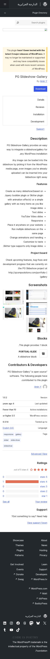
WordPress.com (37, 588)
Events (20, 569)
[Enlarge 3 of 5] (43, 321)
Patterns (19, 555)
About (44, 540)
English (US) (8, 428)
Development (37, 121)
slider (6, 440)
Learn (44, 564)
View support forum (37, 522)
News (44, 545)
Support (40, 129)
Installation (38, 114)
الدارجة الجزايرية (33, 616)
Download (40, 89)
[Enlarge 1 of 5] (43, 293)
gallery (18, 434)
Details (40, 99)
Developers (41, 574)
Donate (18, 574)
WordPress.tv (39, 579)
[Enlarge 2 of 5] (43, 306)
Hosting (43, 550)
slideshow (8, 446)
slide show (15, 440)
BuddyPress (39, 603)
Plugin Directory (39, 13)
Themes (19, 545)
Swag (19, 579)
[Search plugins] (18, 22)
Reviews (40, 107)
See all (6, 501)
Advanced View (39, 453)
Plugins (20, 550)
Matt (43, 593)
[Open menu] (4, 4)
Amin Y (43, 81)
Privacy (43, 555)
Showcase (18, 540)
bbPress (41, 598)
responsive (8, 434)
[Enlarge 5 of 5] (20, 310)
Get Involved (17, 564)
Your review (41, 501)
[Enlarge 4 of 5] (20, 293)
